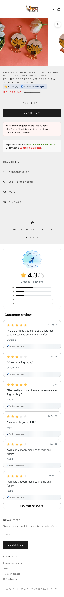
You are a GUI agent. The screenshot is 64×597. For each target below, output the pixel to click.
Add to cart (32, 103)
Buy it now (32, 112)
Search (6, 568)
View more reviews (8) (32, 505)
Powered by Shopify (44, 589)
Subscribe (15, 544)
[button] (32, 334)
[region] (32, 225)
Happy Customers (12, 563)
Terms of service (11, 573)
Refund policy (10, 579)
